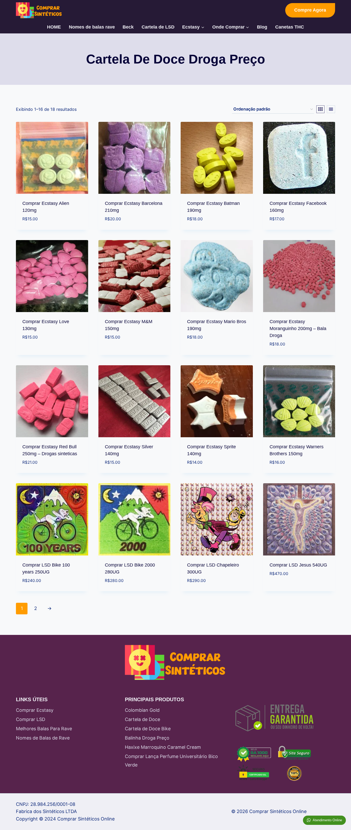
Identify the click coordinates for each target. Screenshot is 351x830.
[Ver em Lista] (331, 109)
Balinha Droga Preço (147, 738)
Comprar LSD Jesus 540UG (298, 565)
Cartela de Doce (142, 719)
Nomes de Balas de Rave (43, 738)
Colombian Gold (142, 710)
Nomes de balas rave (92, 27)
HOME (54, 27)
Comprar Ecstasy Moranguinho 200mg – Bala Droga (298, 328)
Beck (128, 27)
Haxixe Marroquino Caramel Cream (163, 747)
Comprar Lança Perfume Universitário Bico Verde (171, 760)
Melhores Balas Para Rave (44, 728)
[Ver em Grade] (320, 109)
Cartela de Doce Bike (148, 728)
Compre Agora (310, 10)
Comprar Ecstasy (34, 710)
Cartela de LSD (158, 27)
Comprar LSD (30, 719)
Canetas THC (289, 27)
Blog (262, 27)
